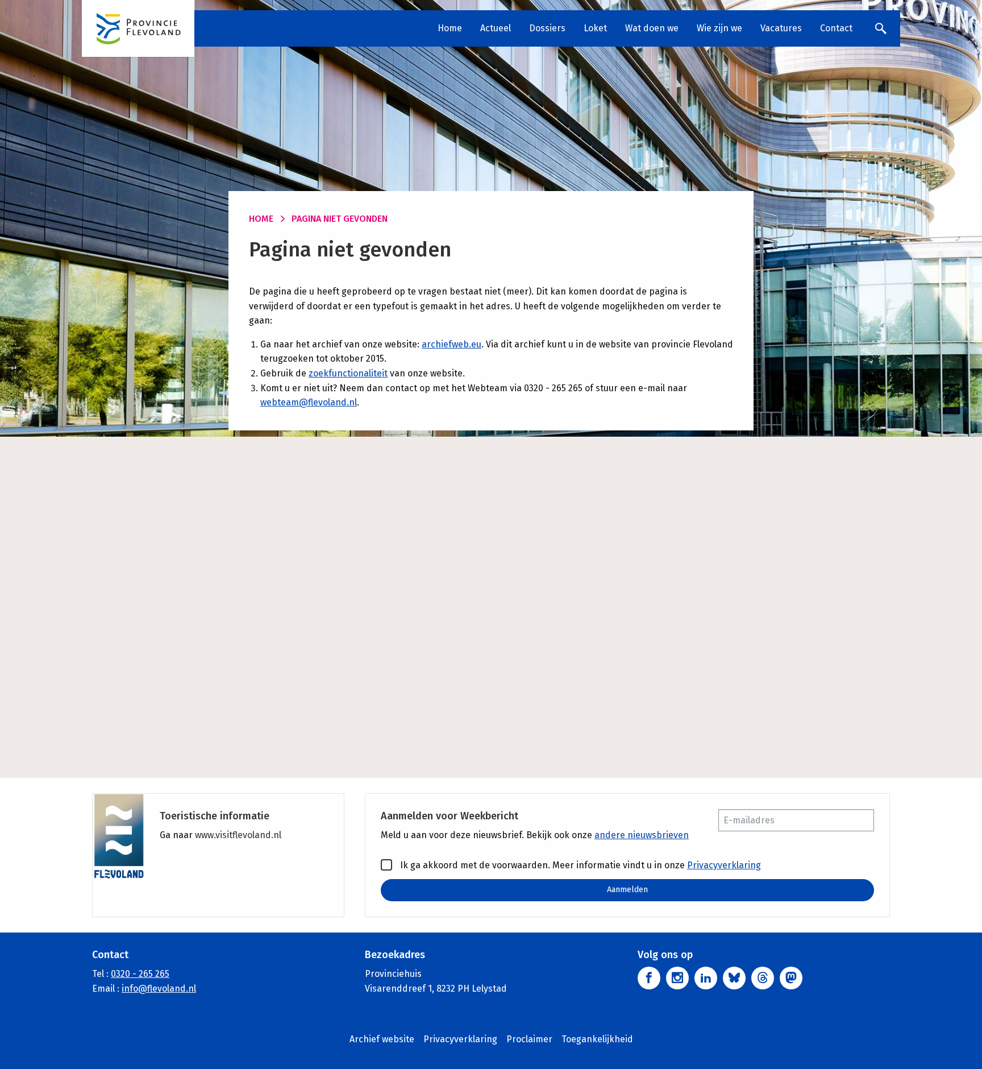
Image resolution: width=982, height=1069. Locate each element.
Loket (595, 28)
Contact (836, 28)
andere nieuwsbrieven (641, 835)
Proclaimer (529, 1039)
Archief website (381, 1039)
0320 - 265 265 (140, 973)
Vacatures (781, 28)
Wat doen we (652, 28)
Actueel (495, 28)
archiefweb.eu (451, 344)
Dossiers (547, 28)
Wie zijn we (719, 28)
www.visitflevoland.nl (238, 835)
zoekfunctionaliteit (348, 373)
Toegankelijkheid (597, 1039)
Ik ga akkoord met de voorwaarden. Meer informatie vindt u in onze (579, 865)
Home (450, 28)
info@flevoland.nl (159, 988)
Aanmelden (627, 889)
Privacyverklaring (724, 865)
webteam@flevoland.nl (308, 402)
